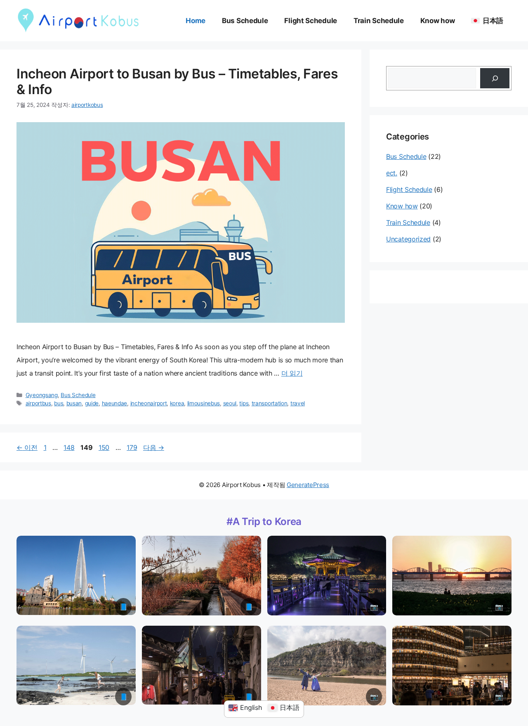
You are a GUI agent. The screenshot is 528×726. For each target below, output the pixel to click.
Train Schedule (379, 21)
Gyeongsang (42, 395)
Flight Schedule (310, 21)
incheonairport (148, 403)
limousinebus (203, 403)
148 (68, 447)
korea (177, 403)
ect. (391, 173)
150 (103, 447)
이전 (27, 447)
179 (131, 447)
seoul (230, 403)
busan (74, 403)
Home (195, 21)
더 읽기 (292, 373)
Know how (437, 21)
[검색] (494, 78)
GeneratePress (308, 485)
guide (92, 403)
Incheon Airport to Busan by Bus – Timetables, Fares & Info (177, 81)
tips (243, 403)
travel (297, 403)
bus (58, 403)
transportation (270, 403)
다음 (153, 447)
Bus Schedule (245, 21)
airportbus (38, 403)
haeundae (114, 403)
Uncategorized (408, 239)
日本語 (493, 21)
